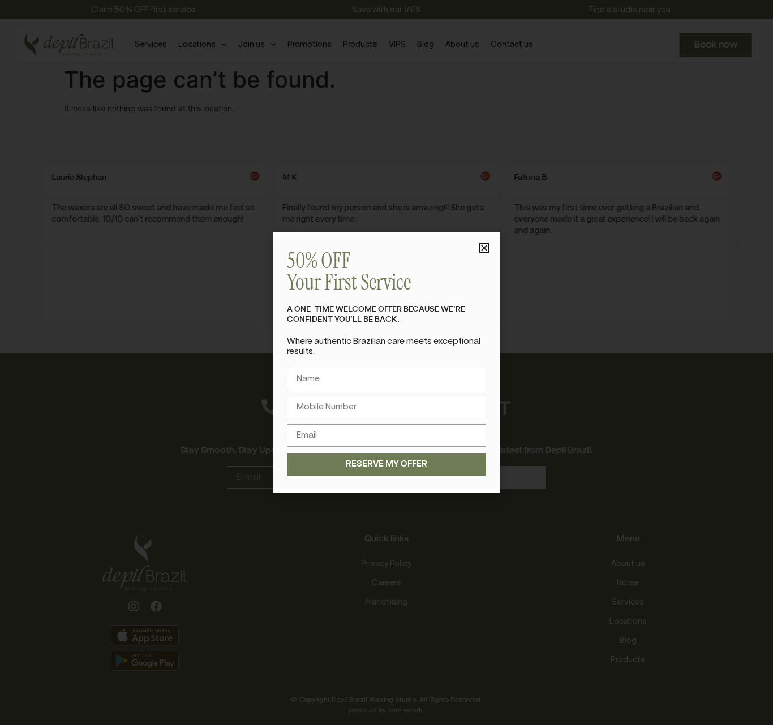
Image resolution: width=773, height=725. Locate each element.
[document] (386, 362)
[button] (484, 248)
